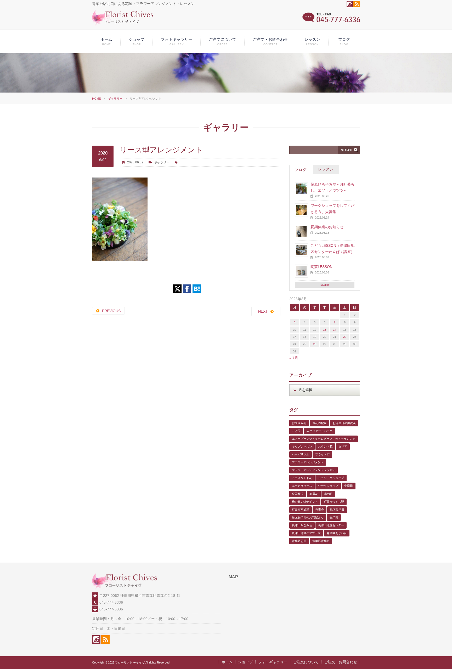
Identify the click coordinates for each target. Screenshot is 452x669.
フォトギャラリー (176, 41)
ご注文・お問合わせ (270, 41)
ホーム (106, 41)
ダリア (342, 446)
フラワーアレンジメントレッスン (313, 470)
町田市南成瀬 (300, 509)
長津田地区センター (331, 525)
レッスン (312, 41)
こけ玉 (296, 430)
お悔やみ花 (299, 423)
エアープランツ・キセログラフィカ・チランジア (323, 438)
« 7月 (293, 358)
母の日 (328, 493)
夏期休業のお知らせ (326, 227)
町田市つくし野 (334, 501)
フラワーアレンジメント (308, 462)
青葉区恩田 (299, 540)
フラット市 (322, 454)
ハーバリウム (300, 454)
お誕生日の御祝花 (344, 423)
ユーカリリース (302, 485)
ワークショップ (328, 485)
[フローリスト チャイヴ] (123, 25)
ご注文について (222, 41)
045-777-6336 (111, 602)
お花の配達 (319, 423)
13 (324, 329)
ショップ (136, 41)
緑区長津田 (337, 509)
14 (334, 329)
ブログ (344, 41)
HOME (96, 98)
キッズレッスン (302, 446)
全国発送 (297, 493)
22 (344, 336)
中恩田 (348, 485)
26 (314, 344)
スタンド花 (325, 446)
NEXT (263, 311)
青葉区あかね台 (337, 533)
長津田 (334, 517)
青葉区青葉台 (321, 540)
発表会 (319, 509)
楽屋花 (313, 493)
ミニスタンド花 (302, 477)
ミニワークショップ (331, 477)
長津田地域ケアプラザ (306, 533)
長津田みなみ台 (302, 525)
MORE (324, 284)
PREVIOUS (111, 311)
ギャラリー (115, 98)
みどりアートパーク (319, 430)
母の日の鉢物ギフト (305, 501)
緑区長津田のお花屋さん (308, 517)
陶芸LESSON (321, 267)
